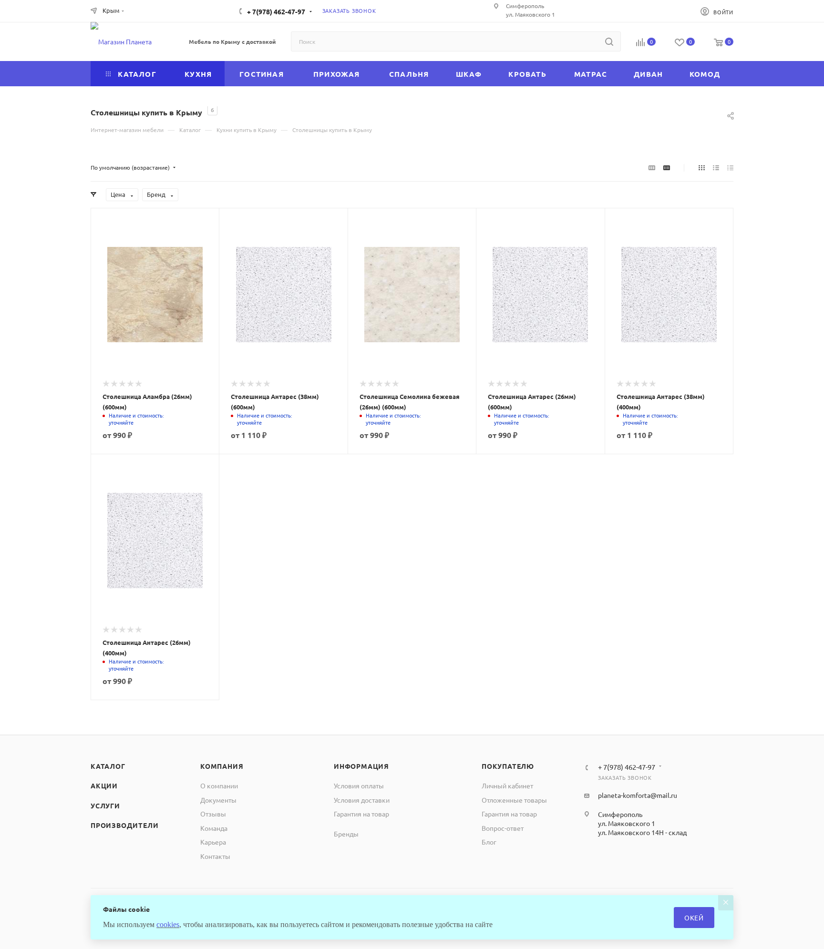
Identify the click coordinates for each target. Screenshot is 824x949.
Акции (104, 785)
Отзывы (213, 813)
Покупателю (508, 766)
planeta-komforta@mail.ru (637, 795)
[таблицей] (730, 167)
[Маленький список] (652, 167)
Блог (489, 841)
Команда (213, 828)
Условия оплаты (359, 785)
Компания (221, 766)
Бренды (346, 833)
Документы (218, 800)
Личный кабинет (507, 785)
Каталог (108, 766)
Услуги (105, 805)
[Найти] (609, 41)
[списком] (716, 167)
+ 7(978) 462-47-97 (276, 11)
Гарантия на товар (361, 813)
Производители (124, 825)
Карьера (213, 841)
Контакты (215, 856)
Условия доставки (362, 800)
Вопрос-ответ (503, 828)
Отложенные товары (514, 800)
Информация (361, 766)
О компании (219, 785)
